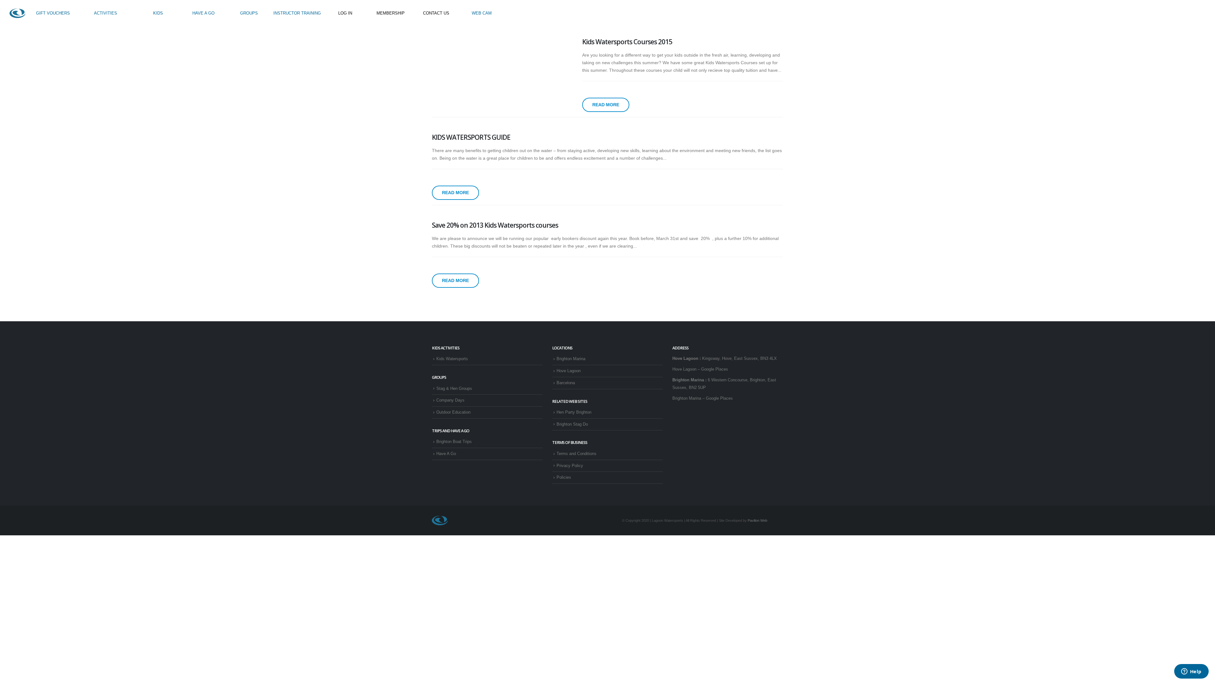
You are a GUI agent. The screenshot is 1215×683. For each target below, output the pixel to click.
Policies (564, 477)
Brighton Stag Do (572, 424)
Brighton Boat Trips (454, 442)
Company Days (450, 400)
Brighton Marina (571, 359)
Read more (605, 104)
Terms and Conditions (576, 454)
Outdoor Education (453, 412)
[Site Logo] (17, 13)
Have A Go (446, 454)
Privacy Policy (570, 466)
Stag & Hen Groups (454, 388)
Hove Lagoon (569, 371)
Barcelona (566, 383)
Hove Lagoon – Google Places (700, 369)
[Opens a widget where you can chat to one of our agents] (1191, 672)
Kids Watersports (452, 359)
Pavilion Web (757, 520)
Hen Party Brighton (574, 412)
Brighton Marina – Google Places (702, 398)
